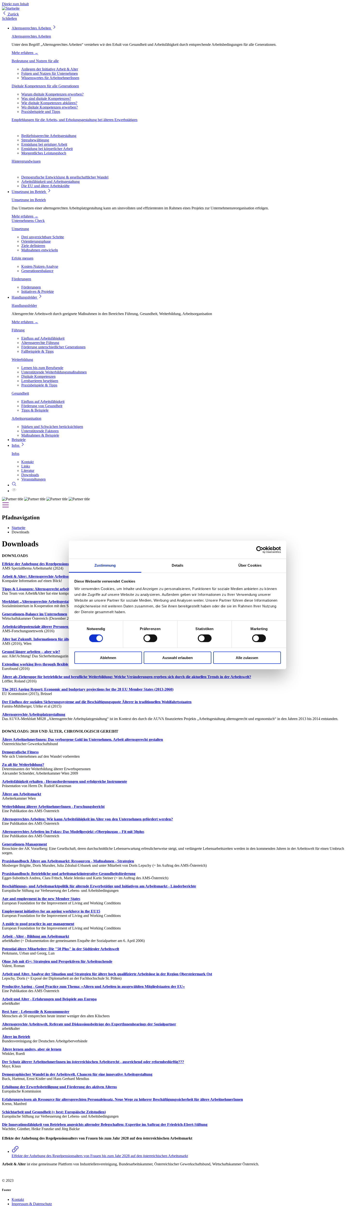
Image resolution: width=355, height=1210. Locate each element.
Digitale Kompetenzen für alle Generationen (45, 86)
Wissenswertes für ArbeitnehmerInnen (50, 78)
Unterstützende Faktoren (40, 431)
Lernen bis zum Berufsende (42, 368)
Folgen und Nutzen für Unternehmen (49, 73)
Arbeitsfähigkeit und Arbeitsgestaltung (50, 181)
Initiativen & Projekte (37, 291)
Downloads (30, 475)
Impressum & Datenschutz (32, 1204)
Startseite (18, 528)
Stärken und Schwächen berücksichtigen (52, 427)
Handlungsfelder (25, 297)
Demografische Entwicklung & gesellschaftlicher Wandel (64, 177)
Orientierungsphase (36, 241)
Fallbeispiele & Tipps (37, 351)
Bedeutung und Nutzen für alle (35, 61)
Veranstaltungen (33, 479)
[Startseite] (11, 8)
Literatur (27, 470)
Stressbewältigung (35, 140)
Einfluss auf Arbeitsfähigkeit (42, 338)
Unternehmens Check (28, 221)
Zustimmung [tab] (105, 565)
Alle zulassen (247, 658)
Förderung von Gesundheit (41, 406)
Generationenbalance (37, 271)
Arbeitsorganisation (26, 418)
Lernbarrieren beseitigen (39, 381)
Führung (18, 330)
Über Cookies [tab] (250, 565)
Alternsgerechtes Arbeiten (32, 28)
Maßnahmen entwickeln (39, 250)
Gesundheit (20, 393)
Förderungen (21, 279)
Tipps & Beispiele (35, 410)
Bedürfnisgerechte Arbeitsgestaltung (48, 136)
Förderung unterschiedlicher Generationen (53, 347)
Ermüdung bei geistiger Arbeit (44, 144)
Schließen (9, 18)
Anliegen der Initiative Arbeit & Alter (49, 69)
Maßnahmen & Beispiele (40, 435)
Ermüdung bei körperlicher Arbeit (47, 149)
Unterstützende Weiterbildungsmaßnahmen (54, 372)
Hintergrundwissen (26, 161)
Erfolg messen (22, 258)
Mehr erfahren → (25, 53)
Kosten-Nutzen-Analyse (39, 266)
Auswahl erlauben (177, 658)
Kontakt (27, 462)
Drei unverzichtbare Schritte (42, 237)
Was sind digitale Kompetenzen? (46, 98)
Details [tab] (178, 565)
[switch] (150, 638)
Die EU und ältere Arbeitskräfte (45, 186)
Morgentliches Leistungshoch (43, 153)
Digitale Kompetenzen (38, 376)
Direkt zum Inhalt (15, 4)
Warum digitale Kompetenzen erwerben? (52, 94)
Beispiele (19, 440)
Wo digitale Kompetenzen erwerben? (49, 107)
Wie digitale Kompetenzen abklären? (49, 103)
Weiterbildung (22, 360)
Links (25, 466)
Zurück (13, 14)
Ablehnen (108, 658)
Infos (16, 445)
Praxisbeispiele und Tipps (40, 112)
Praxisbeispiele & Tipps (39, 385)
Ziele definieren (33, 246)
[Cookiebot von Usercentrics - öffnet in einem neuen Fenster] (260, 549)
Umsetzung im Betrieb (29, 192)
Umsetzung (20, 229)
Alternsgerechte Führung (40, 343)
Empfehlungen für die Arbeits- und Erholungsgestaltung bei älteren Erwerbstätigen (74, 120)
